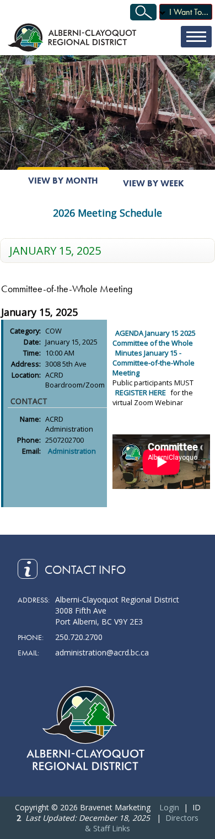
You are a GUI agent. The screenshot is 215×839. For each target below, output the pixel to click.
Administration (72, 451)
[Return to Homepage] (73, 37)
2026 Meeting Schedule (107, 212)
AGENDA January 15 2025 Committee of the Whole (154, 338)
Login (169, 807)
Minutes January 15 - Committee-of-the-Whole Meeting (153, 363)
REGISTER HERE (141, 392)
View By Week (153, 183)
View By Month (63, 180)
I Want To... (188, 12)
